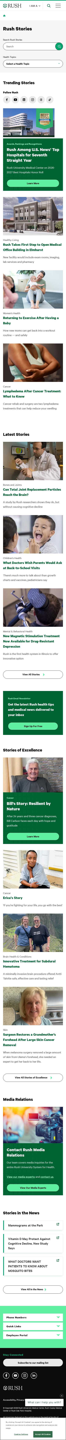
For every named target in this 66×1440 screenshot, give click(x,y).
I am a (33, 5)
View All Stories (31, 674)
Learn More (33, 183)
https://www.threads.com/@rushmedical (41, 99)
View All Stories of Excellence (31, 1077)
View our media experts (21, 1176)
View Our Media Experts (33, 1187)
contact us (47, 1176)
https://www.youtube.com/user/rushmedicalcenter (15, 99)
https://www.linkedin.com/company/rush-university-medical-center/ (24, 99)
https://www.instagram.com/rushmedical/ (32, 99)
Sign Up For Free (33, 726)
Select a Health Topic (17, 63)
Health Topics (9, 56)
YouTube (15, 1375)
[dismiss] (62, 1414)
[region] (33, 1429)
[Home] (13, 1389)
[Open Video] (28, 123)
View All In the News (32, 1289)
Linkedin (34, 1375)
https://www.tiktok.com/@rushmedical (49, 99)
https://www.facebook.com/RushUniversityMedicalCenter (6, 99)
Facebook (6, 1375)
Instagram (24, 1375)
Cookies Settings (21, 1434)
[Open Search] (48, 5)
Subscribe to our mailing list (33, 1362)
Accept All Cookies (43, 1434)
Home (5, 17)
